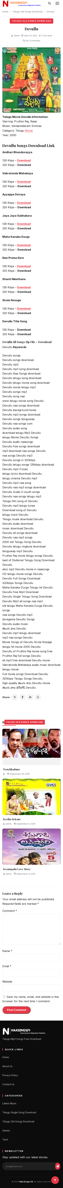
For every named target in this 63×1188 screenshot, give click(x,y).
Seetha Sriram (11, 819)
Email (6, 966)
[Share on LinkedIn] (30, 697)
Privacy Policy (10, 1075)
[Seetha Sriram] (31, 797)
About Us (7, 1066)
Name (7, 951)
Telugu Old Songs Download (28, 11)
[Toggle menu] (57, 3)
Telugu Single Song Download (19, 1112)
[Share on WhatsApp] (38, 697)
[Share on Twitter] (15, 697)
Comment (9, 910)
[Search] (49, 3)
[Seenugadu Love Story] (31, 847)
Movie (29, 130)
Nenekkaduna (11, 769)
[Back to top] (55, 1180)
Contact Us (8, 1084)
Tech (5, 1139)
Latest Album (9, 1103)
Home (5, 11)
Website (7, 981)
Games (6, 1130)
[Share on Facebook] (22, 697)
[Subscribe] (57, 1166)
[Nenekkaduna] (31, 747)
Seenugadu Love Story (16, 869)
